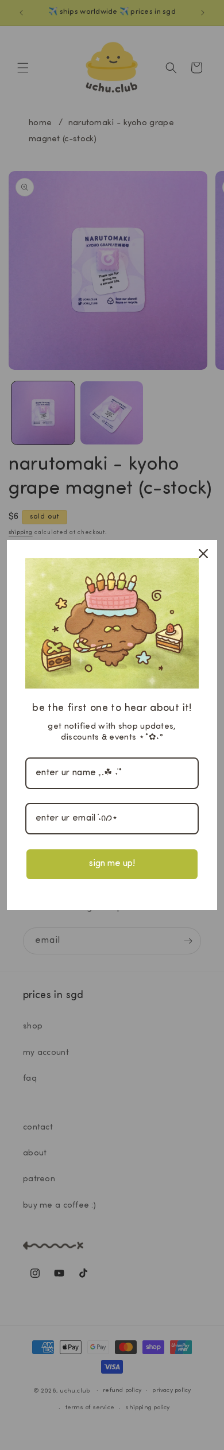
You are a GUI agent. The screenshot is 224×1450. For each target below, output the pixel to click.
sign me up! (112, 863)
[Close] (203, 553)
